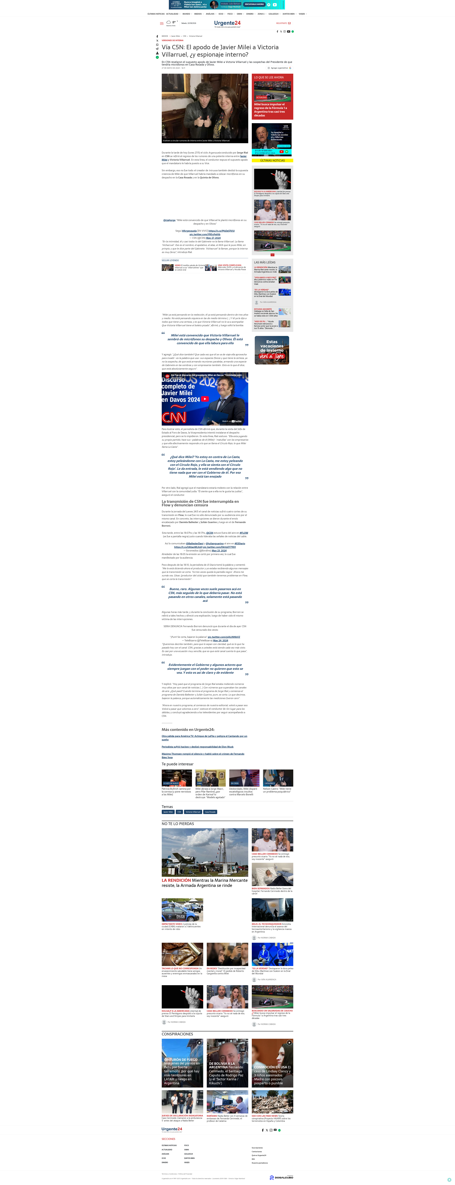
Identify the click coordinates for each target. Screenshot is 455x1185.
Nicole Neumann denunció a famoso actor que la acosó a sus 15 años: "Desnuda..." (266, 325)
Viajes (302, 13)
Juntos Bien (289, 13)
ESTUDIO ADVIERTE (263, 309)
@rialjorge (169, 220)
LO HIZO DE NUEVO (171, 783)
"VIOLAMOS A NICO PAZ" (265, 277)
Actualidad (172, 13)
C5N (179, 811)
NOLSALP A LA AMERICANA (176, 1011)
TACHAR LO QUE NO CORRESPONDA (180, 968)
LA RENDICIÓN (261, 267)
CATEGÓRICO (270, 783)
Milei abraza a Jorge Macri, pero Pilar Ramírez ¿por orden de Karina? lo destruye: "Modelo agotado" (210, 793)
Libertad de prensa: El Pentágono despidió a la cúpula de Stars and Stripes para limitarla (182, 1013)
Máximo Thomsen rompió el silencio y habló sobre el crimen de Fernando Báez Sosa (203, 755)
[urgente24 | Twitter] (281, 31)
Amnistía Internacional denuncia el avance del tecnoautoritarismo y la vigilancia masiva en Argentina (271, 927)
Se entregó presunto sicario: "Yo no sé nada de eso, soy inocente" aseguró (271, 856)
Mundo (187, 13)
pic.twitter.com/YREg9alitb (205, 234)
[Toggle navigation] (162, 23)
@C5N (209, 533)
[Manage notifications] (449, 1180)
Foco (230, 13)
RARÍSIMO (212, 1116)
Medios (198, 13)
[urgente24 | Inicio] (290, 1166)
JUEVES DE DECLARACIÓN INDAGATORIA (182, 1115)
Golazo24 (274, 13)
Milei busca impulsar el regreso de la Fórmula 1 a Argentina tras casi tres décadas (270, 110)
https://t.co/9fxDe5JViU (222, 231)
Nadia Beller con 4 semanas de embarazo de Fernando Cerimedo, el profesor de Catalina (227, 1118)
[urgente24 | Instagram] (284, 31)
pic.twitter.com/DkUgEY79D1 (219, 547)
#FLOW (244, 533)
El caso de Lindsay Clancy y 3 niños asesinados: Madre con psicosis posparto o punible (272, 1075)
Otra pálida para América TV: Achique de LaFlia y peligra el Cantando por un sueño (204, 738)
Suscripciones (257, 1148)
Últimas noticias (156, 13)
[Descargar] (157, 53)
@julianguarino (215, 543)
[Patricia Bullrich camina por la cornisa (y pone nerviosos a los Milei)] (177, 785)
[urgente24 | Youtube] (288, 31)
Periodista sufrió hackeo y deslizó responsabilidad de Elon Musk (198, 747)
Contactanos (257, 1151)
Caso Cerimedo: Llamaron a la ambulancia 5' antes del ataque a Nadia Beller (182, 1119)
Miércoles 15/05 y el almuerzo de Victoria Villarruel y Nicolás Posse (232, 268)
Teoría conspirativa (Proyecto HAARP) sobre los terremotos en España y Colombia (271, 1118)
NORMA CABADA (268, 937)
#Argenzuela (189, 231)
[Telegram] (157, 48)
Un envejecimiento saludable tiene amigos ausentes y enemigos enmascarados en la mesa (182, 972)
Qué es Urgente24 (259, 1155)
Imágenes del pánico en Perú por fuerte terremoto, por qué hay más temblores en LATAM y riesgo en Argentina (182, 1073)
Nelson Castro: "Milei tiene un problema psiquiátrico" (277, 790)
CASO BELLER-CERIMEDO (265, 854)
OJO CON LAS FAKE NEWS (265, 1116)
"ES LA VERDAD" (261, 289)
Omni (240, 13)
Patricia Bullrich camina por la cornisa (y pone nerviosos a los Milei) (176, 791)
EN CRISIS (234, 783)
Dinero (250, 13)
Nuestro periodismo (260, 1163)
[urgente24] (172, 1131)
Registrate (281, 23)
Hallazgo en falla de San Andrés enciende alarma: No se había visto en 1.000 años (266, 313)
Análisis (210, 13)
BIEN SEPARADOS (261, 888)
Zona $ (261, 13)
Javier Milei (168, 811)
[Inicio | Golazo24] (292, 31)
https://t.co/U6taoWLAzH (188, 547)
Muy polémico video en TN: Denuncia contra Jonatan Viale (265, 282)
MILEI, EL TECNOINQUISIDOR (267, 924)
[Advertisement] (205, 197)
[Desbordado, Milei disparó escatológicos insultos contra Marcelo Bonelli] (244, 785)
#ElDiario (240, 543)
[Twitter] (157, 40)
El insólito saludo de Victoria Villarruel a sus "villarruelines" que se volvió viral (190, 267)
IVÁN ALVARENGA (269, 302)
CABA (199, 783)
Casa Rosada (210, 811)
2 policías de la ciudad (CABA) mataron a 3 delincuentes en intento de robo (181, 926)
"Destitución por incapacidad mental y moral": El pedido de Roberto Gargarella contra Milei (226, 971)
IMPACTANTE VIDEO (172, 924)
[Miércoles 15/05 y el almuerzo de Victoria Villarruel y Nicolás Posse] (211, 268)
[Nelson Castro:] (278, 785)
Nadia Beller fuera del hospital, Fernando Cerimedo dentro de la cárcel (272, 891)
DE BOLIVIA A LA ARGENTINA (222, 1065)
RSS (253, 1159)
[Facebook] (157, 36)
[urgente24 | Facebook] (277, 31)
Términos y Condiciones (169, 1174)
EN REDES (212, 968)
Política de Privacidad (185, 1174)
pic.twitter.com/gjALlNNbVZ (224, 637)
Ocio (221, 13)
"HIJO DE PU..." (261, 321)
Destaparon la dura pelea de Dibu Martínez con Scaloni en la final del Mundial (266, 294)
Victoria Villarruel (193, 811)
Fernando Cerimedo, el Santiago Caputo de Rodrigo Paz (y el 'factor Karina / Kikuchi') (226, 1075)
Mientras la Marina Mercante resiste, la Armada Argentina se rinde (265, 269)
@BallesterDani (194, 543)
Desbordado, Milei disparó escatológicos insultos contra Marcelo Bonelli (243, 791)
